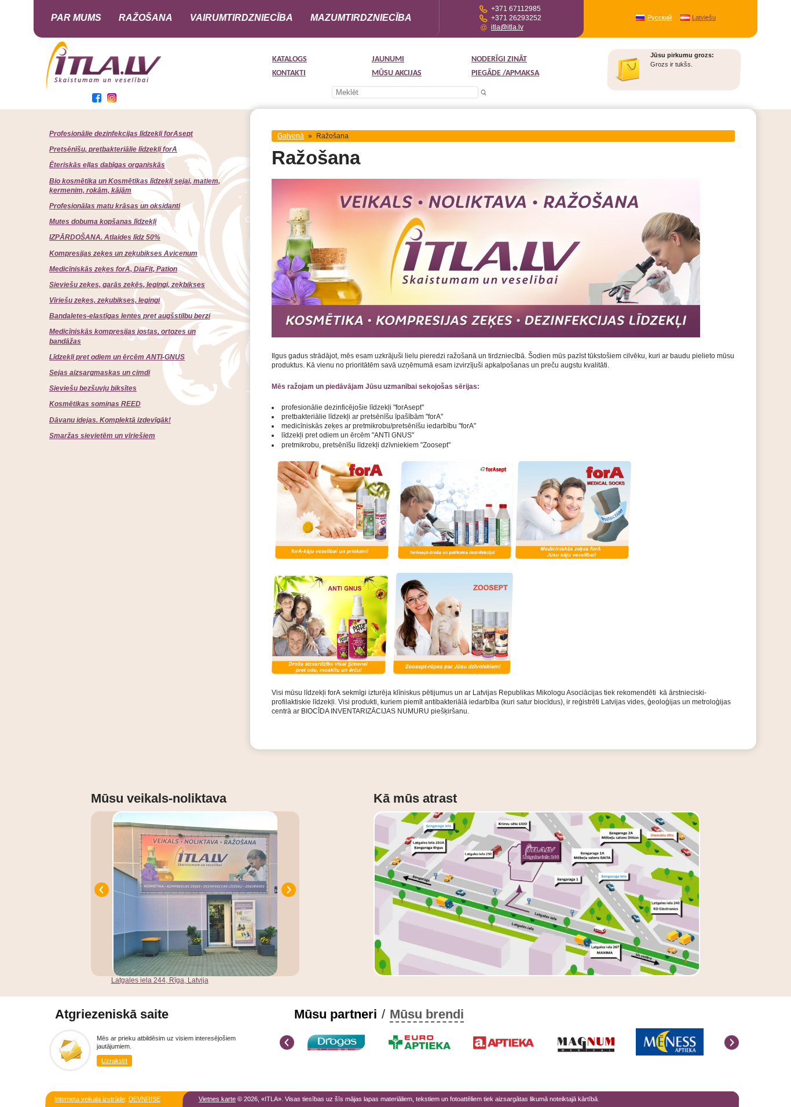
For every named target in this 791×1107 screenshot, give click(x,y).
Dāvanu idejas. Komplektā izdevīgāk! (110, 420)
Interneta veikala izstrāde (89, 1098)
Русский (659, 17)
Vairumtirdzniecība (241, 18)
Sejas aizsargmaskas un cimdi (99, 373)
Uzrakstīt (114, 1060)
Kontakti (289, 73)
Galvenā (290, 136)
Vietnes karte (217, 1098)
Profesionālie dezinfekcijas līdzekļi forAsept (121, 134)
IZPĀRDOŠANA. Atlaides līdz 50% (104, 237)
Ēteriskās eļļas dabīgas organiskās (107, 165)
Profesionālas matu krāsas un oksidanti (114, 206)
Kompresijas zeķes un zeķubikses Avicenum (123, 253)
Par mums (76, 18)
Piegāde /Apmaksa (505, 73)
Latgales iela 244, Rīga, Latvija (159, 980)
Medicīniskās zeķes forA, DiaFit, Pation (113, 269)
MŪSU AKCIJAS (397, 73)
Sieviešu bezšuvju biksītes (93, 388)
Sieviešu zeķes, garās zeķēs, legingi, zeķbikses (127, 285)
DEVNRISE (144, 1098)
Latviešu (704, 17)
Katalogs (289, 59)
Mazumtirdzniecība (361, 18)
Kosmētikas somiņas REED (95, 404)
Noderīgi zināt (499, 59)
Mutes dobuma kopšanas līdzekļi (102, 222)
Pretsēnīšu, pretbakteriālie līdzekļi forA (113, 149)
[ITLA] (104, 88)
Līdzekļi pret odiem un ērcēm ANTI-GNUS (117, 357)
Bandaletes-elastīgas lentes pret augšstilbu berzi (129, 316)
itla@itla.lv (507, 27)
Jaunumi (388, 59)
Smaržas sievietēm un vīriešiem (102, 436)
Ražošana (146, 18)
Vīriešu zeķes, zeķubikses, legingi (104, 300)
